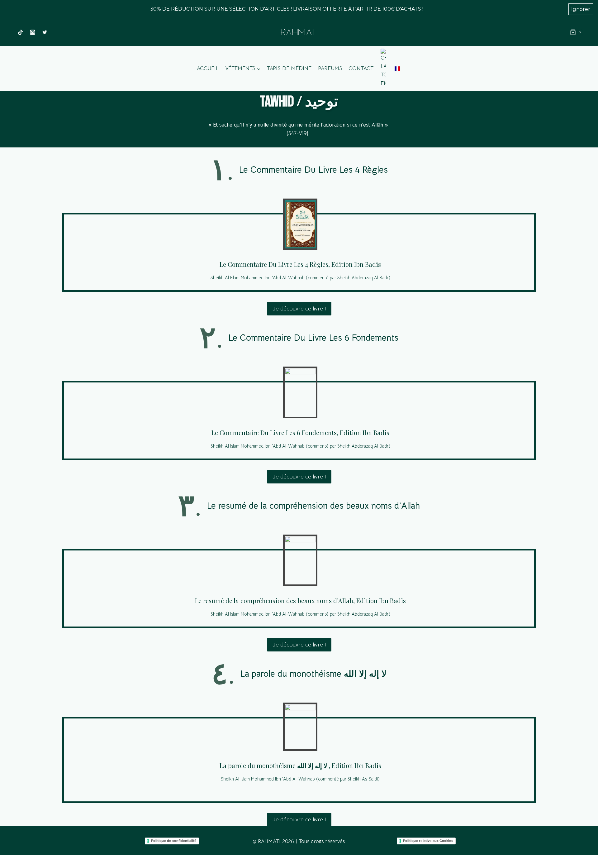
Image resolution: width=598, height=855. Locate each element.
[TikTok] (20, 32)
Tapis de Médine (289, 68)
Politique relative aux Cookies (428, 840)
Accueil (208, 68)
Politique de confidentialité (174, 840)
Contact (361, 68)
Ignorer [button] (580, 9)
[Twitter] (44, 32)
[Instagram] (32, 32)
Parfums (330, 68)
